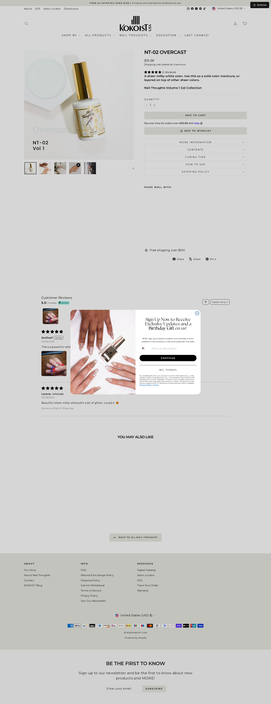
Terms (156, 385)
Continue (168, 357)
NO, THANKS (168, 370)
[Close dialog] (197, 313)
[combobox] (145, 348)
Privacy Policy (145, 385)
